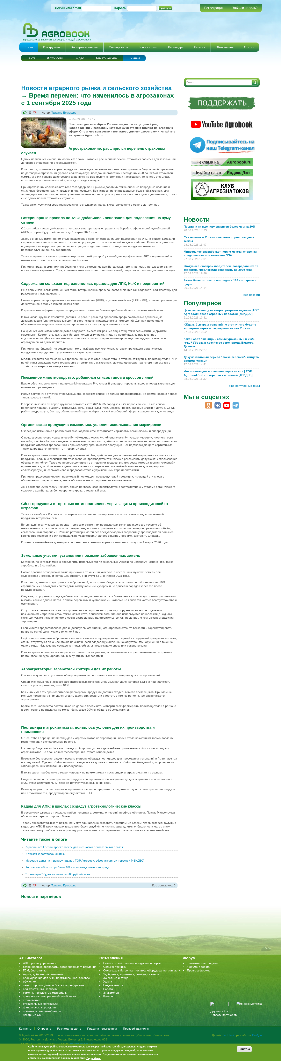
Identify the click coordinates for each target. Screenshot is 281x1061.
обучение (29, 981)
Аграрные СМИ (33, 1014)
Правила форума (198, 970)
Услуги (107, 981)
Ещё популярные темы (244, 385)
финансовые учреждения (40, 1007)
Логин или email (68, 8)
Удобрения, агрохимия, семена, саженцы (131, 974)
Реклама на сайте (69, 1028)
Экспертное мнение (84, 47)
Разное (108, 996)
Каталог (199, 47)
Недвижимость (113, 985)
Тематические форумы (202, 963)
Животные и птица (115, 977)
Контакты (25, 1028)
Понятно (244, 1049)
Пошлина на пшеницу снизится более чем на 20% (220, 226)
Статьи (249, 47)
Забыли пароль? (245, 8)
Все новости (251, 294)
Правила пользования (102, 1028)
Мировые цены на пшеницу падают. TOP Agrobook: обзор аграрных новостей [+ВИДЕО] (85, 860)
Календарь (175, 47)
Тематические (106, 58)
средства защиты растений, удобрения (49, 996)
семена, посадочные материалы (45, 992)
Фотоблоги (55, 58)
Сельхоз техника (114, 966)
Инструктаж (51, 47)
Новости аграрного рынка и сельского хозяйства (96, 88)
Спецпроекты (118, 47)
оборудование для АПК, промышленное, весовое (56, 977)
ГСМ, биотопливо (34, 970)
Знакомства (111, 992)
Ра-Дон (257, 1035)
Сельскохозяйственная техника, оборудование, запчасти (141, 970)
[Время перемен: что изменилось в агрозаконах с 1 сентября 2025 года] (43, 119)
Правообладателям (136, 1028)
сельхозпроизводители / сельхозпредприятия (54, 985)
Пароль (120, 8)
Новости (197, 219)
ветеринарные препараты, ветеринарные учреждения (59, 966)
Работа (108, 989)
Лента (31, 58)
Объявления (224, 47)
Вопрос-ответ (148, 47)
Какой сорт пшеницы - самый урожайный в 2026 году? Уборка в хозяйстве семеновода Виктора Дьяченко (219, 342)
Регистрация (214, 8)
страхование (31, 1000)
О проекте (44, 1028)
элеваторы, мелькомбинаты (42, 1011)
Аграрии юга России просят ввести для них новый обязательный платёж (74, 847)
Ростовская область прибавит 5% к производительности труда (67, 867)
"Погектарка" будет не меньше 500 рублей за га (58, 874)
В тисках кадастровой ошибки (45, 853)
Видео (79, 58)
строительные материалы (40, 1003)
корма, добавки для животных (43, 974)
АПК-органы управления (39, 963)
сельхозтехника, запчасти (40, 989)
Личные (134, 58)
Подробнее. (93, 1058)
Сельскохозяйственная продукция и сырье (132, 963)
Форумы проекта (198, 966)
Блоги (28, 47)
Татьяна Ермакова (63, 112)
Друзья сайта (219, 1011)
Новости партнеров (223, 1014)
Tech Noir (228, 1035)
